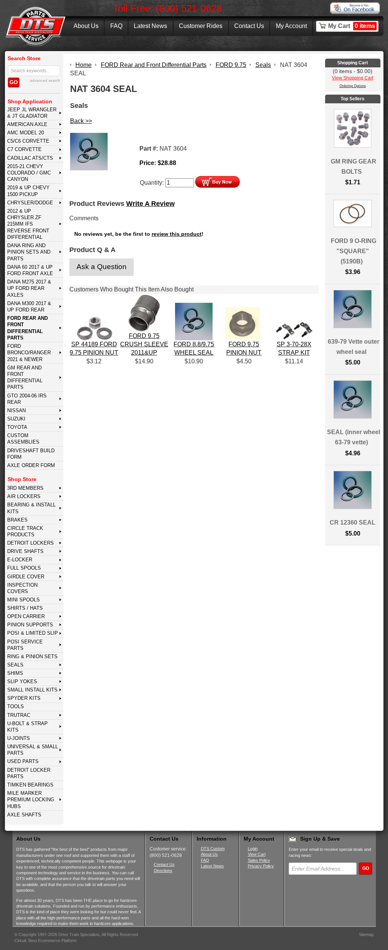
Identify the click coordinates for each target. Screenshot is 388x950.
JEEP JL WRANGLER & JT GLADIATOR (31, 113)
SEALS (15, 665)
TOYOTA (17, 427)
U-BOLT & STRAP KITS (27, 727)
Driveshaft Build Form (31, 454)
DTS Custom (213, 848)
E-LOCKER (19, 559)
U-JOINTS (18, 738)
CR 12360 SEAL (352, 522)
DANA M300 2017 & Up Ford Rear (29, 307)
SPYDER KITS (24, 698)
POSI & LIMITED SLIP (32, 633)
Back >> (81, 121)
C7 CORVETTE (24, 149)
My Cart (351, 26)
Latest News (150, 26)
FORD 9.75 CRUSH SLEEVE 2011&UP (144, 344)
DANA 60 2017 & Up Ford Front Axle (30, 270)
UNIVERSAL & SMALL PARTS (32, 750)
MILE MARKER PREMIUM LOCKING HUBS (30, 799)
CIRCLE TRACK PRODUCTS (25, 531)
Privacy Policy (261, 866)
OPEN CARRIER (26, 616)
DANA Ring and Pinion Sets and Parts (28, 252)
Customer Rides (200, 26)
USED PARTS (23, 761)
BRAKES (17, 520)
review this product (177, 234)
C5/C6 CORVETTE (28, 141)
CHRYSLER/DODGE (30, 203)
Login (253, 848)
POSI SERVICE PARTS (25, 645)
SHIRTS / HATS (25, 608)
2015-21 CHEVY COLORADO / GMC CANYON (29, 173)
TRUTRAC (18, 715)
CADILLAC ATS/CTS (30, 158)
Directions (163, 870)
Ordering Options (353, 86)
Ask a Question (102, 267)
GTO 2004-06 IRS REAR (27, 399)
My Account (291, 26)
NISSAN (16, 410)
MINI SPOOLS (23, 600)
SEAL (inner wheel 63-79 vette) (353, 437)
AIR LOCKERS (24, 496)
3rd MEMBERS (25, 488)
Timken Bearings (30, 785)
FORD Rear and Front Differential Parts (27, 328)
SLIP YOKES (22, 681)
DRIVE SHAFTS (25, 551)
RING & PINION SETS (32, 656)
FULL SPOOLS (24, 568)
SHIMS (15, 673)
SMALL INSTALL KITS (32, 690)
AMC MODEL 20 (25, 132)
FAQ (116, 26)
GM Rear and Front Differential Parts (24, 377)
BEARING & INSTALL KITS (31, 508)
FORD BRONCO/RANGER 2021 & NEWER (29, 352)
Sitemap (366, 934)
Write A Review (150, 203)
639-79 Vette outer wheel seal (353, 346)
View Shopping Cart (352, 78)
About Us (86, 26)
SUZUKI (16, 419)
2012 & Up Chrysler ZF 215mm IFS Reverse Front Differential (28, 224)
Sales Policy (259, 860)
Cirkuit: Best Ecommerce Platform (45, 940)
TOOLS (15, 706)
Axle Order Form (31, 465)
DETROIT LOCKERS (30, 543)
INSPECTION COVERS (22, 588)
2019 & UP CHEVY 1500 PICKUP (28, 191)
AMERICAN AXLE (27, 124)
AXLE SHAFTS (24, 815)
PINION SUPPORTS (30, 625)
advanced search (45, 80)
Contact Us (249, 26)
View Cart (257, 854)
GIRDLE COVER (25, 576)
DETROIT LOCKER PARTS (28, 773)
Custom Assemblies (23, 439)
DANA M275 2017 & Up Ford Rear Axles (29, 288)
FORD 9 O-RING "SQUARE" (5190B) (353, 251)
